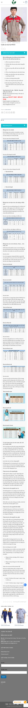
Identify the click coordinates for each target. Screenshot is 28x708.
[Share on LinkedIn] (14, 112)
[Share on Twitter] (7, 112)
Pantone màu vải (4, 654)
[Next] (27, 618)
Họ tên (3, 662)
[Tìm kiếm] (23, 2)
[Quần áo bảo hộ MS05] (7, 615)
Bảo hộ (9, 42)
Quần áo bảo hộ (16, 42)
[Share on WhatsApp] (2, 112)
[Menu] (2, 2)
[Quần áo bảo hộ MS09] (21, 615)
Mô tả (2, 120)
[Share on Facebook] (4, 112)
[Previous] (1, 618)
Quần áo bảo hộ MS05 (5, 625)
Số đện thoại (4, 669)
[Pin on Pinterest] (11, 112)
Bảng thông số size (5, 651)
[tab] (14, 120)
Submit (3, 676)
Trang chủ (3, 42)
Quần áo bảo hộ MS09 (19, 625)
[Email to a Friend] (9, 112)
